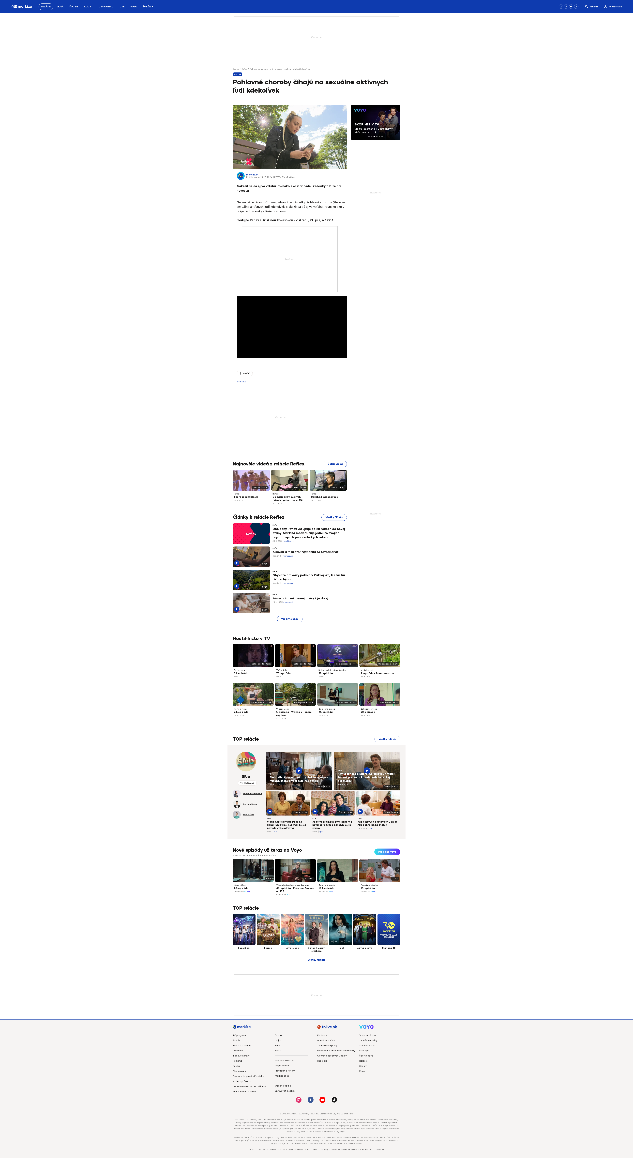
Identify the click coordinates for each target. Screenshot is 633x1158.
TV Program (105, 6)
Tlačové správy (241, 1055)
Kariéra (237, 1066)
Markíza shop (282, 1075)
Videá (60, 6)
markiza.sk (252, 174)
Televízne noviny (368, 1040)
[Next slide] (397, 869)
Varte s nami (240, 709)
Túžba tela (239, 670)
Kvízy (87, 6)
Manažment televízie (244, 1091)
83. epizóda (325, 673)
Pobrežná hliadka (369, 885)
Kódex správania (242, 1081)
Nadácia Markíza (284, 1060)
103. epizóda (326, 888)
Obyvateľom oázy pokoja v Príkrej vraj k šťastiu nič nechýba (308, 577)
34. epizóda (241, 712)
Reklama (237, 1060)
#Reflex (241, 381)
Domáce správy (326, 1040)
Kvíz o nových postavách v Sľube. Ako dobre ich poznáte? (378, 823)
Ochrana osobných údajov (332, 1055)
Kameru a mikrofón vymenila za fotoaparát (305, 552)
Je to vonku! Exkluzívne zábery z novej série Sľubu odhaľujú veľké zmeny (332, 825)
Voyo (133, 6)
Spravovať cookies (285, 1091)
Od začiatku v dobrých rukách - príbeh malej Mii (287, 498)
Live (122, 6)
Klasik (278, 1050)
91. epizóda (325, 712)
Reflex (244, 69)
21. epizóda (368, 888)
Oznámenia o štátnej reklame (249, 1086)
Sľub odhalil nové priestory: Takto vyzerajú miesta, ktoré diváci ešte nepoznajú (299, 779)
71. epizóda (241, 673)
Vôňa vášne (240, 885)
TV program (239, 1035)
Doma (278, 1035)
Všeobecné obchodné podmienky (336, 1050)
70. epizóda (283, 673)
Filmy (362, 1071)
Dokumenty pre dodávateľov (248, 1076)
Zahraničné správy (327, 1045)
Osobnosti (238, 1050)
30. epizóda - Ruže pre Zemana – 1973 (295, 890)
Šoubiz (73, 6)
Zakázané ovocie (326, 709)
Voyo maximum (368, 1035)
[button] (369, 136)
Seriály (363, 1066)
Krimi (277, 1045)
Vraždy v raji (367, 670)
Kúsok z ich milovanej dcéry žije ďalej (300, 598)
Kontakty (322, 1035)
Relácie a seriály (242, 1045)
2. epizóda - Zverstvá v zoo (377, 673)
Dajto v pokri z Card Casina (332, 670)
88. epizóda (241, 888)
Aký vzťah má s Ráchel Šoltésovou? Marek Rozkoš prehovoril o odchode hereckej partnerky (366, 777)
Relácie (46, 6)
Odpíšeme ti (282, 1065)
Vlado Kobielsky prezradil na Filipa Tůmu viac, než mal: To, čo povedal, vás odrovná (286, 825)
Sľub (272, 774)
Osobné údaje (283, 1085)
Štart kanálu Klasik (246, 497)
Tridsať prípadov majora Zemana (292, 885)
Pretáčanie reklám (285, 1070)
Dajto (278, 1040)
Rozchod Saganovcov (324, 497)
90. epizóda (368, 712)
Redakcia (322, 1060)
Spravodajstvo (367, 1045)
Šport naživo (366, 1055)
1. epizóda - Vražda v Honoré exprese (294, 713)
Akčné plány (239, 1071)
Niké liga (364, 1050)
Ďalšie (147, 6)
